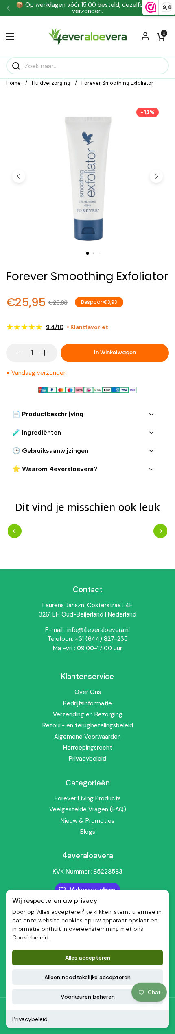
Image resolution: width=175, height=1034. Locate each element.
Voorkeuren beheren (88, 996)
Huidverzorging (51, 83)
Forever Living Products (88, 798)
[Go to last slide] (18, 176)
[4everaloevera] (87, 36)
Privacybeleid (30, 1019)
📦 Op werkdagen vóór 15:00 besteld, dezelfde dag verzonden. (87, 8)
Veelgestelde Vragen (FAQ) (87, 809)
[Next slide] (156, 176)
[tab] (87, 253)
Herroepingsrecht (87, 748)
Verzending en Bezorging (87, 714)
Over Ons (87, 692)
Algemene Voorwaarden (87, 737)
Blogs (87, 832)
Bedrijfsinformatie (87, 703)
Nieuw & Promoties (87, 821)
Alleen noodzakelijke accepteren (87, 977)
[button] (161, 36)
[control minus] (15, 353)
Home (13, 83)
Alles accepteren (87, 957)
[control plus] (48, 353)
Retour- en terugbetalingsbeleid (87, 725)
